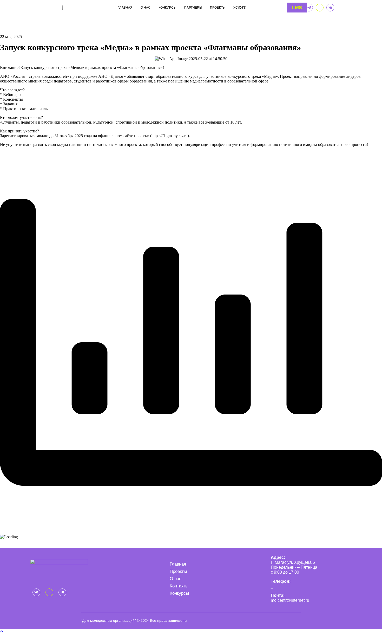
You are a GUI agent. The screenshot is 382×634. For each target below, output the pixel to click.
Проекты (218, 7)
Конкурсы (168, 7)
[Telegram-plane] (309, 7)
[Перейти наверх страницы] (2, 631)
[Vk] (330, 7)
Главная (125, 7)
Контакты (179, 586)
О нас (146, 7)
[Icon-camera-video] (320, 7)
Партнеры (193, 7)
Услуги (239, 7)
